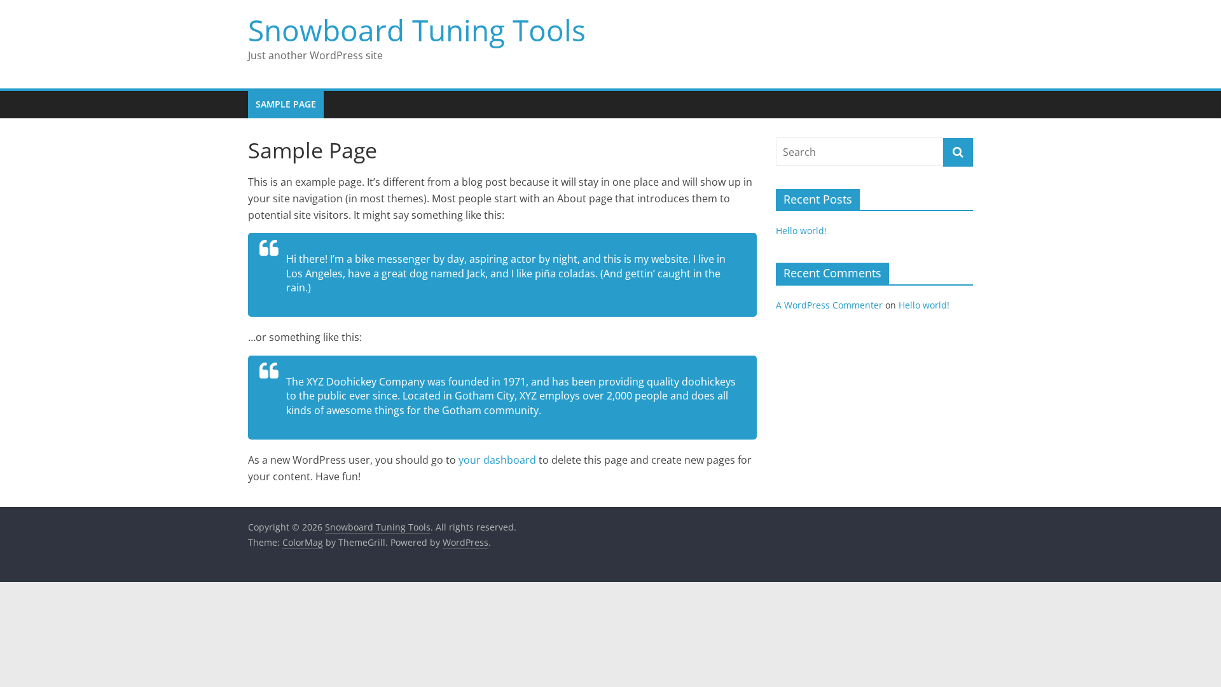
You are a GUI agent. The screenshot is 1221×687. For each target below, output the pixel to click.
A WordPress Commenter (829, 305)
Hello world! (801, 231)
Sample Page (286, 104)
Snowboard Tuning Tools (417, 30)
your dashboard (497, 460)
